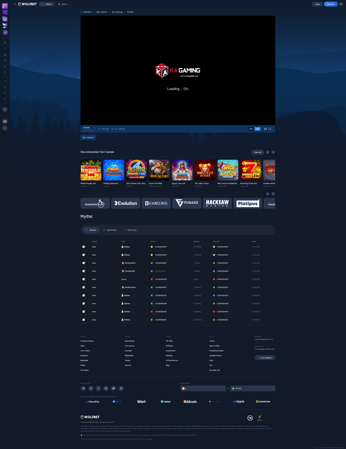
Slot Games (101, 12)
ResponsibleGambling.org (118, 435)
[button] (92, 173)
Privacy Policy (125, 439)
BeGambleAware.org (99, 435)
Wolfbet (88, 12)
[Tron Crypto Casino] (260, 401)
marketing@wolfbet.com (265, 349)
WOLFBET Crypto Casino (90, 426)
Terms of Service (141, 439)
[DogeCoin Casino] (236, 401)
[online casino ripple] (212, 401)
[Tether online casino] (139, 401)
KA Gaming (117, 12)
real (251, 129)
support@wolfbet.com (264, 339)
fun (257, 129)
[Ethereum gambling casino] (187, 401)
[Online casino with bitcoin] (163, 401)
